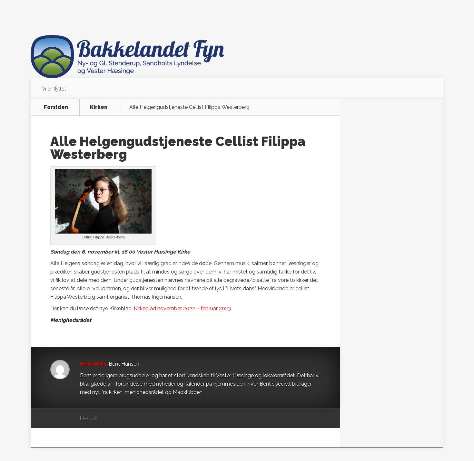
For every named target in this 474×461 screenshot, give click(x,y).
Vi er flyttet (54, 88)
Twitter (133, 418)
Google (108, 418)
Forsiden (56, 107)
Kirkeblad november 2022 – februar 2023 (182, 308)
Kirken (98, 107)
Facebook (120, 418)
